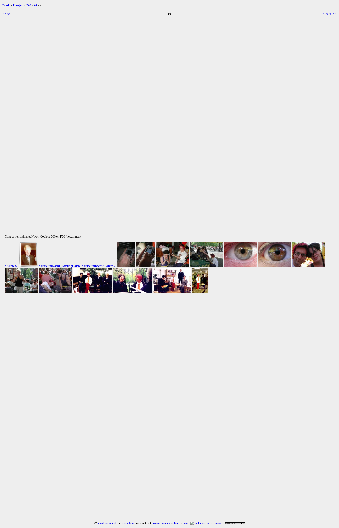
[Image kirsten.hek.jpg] (132, 292)
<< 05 (7, 13)
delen (186, 523)
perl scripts (111, 523)
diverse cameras (161, 523)
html (176, 523)
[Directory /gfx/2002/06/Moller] (28, 266)
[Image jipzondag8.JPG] (21, 292)
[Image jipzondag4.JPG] (206, 266)
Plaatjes (17, 5)
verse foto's (128, 523)
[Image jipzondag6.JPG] (274, 266)
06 (35, 5)
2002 (28, 5)
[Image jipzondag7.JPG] (308, 266)
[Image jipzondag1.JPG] (126, 266)
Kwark (6, 5)
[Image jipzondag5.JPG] (240, 266)
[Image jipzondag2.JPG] (145, 266)
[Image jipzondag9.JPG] (55, 292)
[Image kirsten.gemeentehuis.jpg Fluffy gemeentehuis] (92, 292)
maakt (100, 523)
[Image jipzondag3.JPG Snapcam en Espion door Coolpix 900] (172, 266)
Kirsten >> (329, 13)
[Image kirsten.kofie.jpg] (172, 292)
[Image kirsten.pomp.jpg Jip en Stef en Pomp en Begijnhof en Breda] (200, 292)
